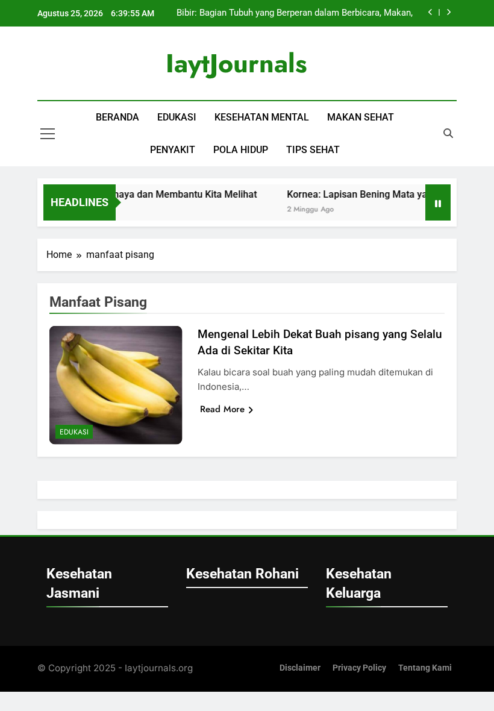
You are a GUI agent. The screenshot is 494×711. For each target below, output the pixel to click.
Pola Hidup (240, 149)
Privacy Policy (359, 668)
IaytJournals (236, 63)
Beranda (117, 117)
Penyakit (172, 149)
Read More (222, 409)
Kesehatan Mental (261, 117)
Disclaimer (300, 668)
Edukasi (176, 117)
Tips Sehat (313, 149)
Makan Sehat (360, 117)
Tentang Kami (425, 668)
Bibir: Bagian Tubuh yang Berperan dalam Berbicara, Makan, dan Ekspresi (295, 13)
